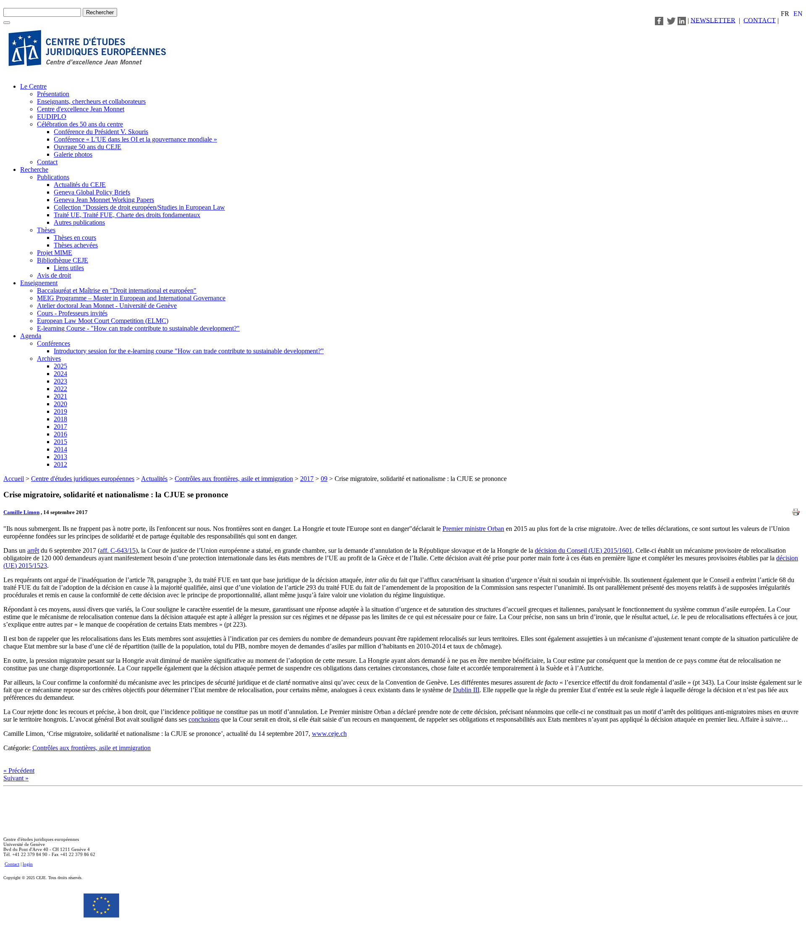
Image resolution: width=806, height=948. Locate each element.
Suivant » (16, 778)
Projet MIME (54, 252)
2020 (60, 403)
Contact (47, 161)
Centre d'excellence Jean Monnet (80, 109)
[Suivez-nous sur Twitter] (671, 20)
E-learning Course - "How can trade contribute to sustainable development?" (138, 328)
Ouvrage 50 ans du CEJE (87, 146)
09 (324, 478)
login (28, 864)
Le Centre (33, 86)
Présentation (53, 93)
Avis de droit (54, 275)
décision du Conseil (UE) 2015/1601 (583, 550)
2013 (60, 456)
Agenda (30, 335)
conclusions (204, 719)
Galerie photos (73, 154)
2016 (60, 434)
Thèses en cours (75, 237)
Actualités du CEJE (80, 184)
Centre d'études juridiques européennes (82, 478)
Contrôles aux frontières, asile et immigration (234, 478)
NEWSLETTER (713, 20)
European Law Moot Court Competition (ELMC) (102, 320)
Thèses (46, 230)
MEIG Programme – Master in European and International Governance (131, 298)
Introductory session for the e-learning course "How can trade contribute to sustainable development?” (189, 351)
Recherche (34, 169)
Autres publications (79, 222)
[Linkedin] (682, 20)
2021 (60, 396)
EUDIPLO (51, 116)
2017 (60, 426)
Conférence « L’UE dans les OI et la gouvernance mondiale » (135, 139)
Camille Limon (21, 512)
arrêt (33, 550)
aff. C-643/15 (118, 550)
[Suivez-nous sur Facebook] (659, 20)
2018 (60, 419)
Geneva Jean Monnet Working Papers (104, 199)
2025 (60, 366)
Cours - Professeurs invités (72, 313)
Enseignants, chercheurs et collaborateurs (91, 101)
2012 (60, 464)
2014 (60, 449)
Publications (53, 177)
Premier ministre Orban (473, 528)
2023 (60, 381)
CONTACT (759, 20)
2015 (60, 441)
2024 (60, 373)
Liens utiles (69, 267)
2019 (60, 411)
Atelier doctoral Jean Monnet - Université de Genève (107, 305)
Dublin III (466, 689)
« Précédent (18, 770)
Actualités (154, 478)
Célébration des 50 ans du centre (80, 124)
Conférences (53, 343)
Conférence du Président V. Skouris (101, 131)
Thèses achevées (76, 245)
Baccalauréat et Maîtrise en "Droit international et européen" (116, 290)
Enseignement (39, 282)
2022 (60, 388)
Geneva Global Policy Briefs (92, 192)
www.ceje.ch (329, 733)
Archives (49, 358)
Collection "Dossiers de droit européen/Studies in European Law (139, 207)
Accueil (13, 478)
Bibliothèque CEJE (62, 260)
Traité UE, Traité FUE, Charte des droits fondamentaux (127, 214)
